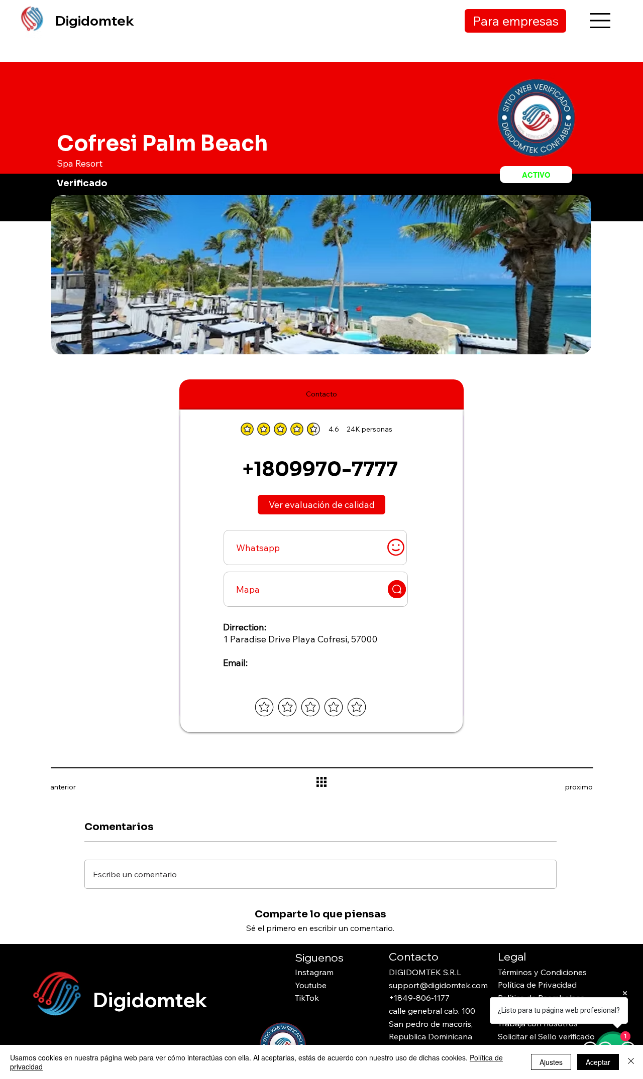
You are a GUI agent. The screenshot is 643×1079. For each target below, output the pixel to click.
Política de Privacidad (537, 985)
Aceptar (598, 1062)
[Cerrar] (631, 1062)
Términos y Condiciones (542, 972)
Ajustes (551, 1062)
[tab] (321, 394)
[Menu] (601, 21)
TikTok (307, 998)
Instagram (314, 972)
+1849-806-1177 (419, 998)
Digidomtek (94, 20)
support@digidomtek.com (438, 985)
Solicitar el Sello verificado (546, 1036)
